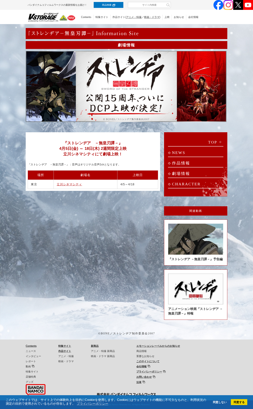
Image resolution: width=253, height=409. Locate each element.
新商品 (95, 345)
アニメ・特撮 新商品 (103, 351)
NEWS (178, 153)
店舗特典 (31, 376)
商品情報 (141, 351)
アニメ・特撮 (134, 17)
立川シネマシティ (69, 184)
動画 (28, 366)
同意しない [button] (220, 402)
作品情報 (181, 163)
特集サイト (101, 17)
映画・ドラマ (152, 17)
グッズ (29, 381)
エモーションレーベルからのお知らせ (158, 345)
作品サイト (64, 351)
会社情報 (193, 17)
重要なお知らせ (145, 356)
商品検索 (106, 5)
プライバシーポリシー (149, 371)
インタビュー (33, 356)
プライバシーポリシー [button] (92, 403)
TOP (212, 142)
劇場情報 (181, 173)
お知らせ (179, 17)
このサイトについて (148, 361)
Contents (86, 17)
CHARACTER (186, 184)
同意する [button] (239, 402)
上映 (167, 17)
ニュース (31, 351)
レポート (31, 361)
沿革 (139, 382)
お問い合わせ (144, 376)
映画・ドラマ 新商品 (103, 356)
